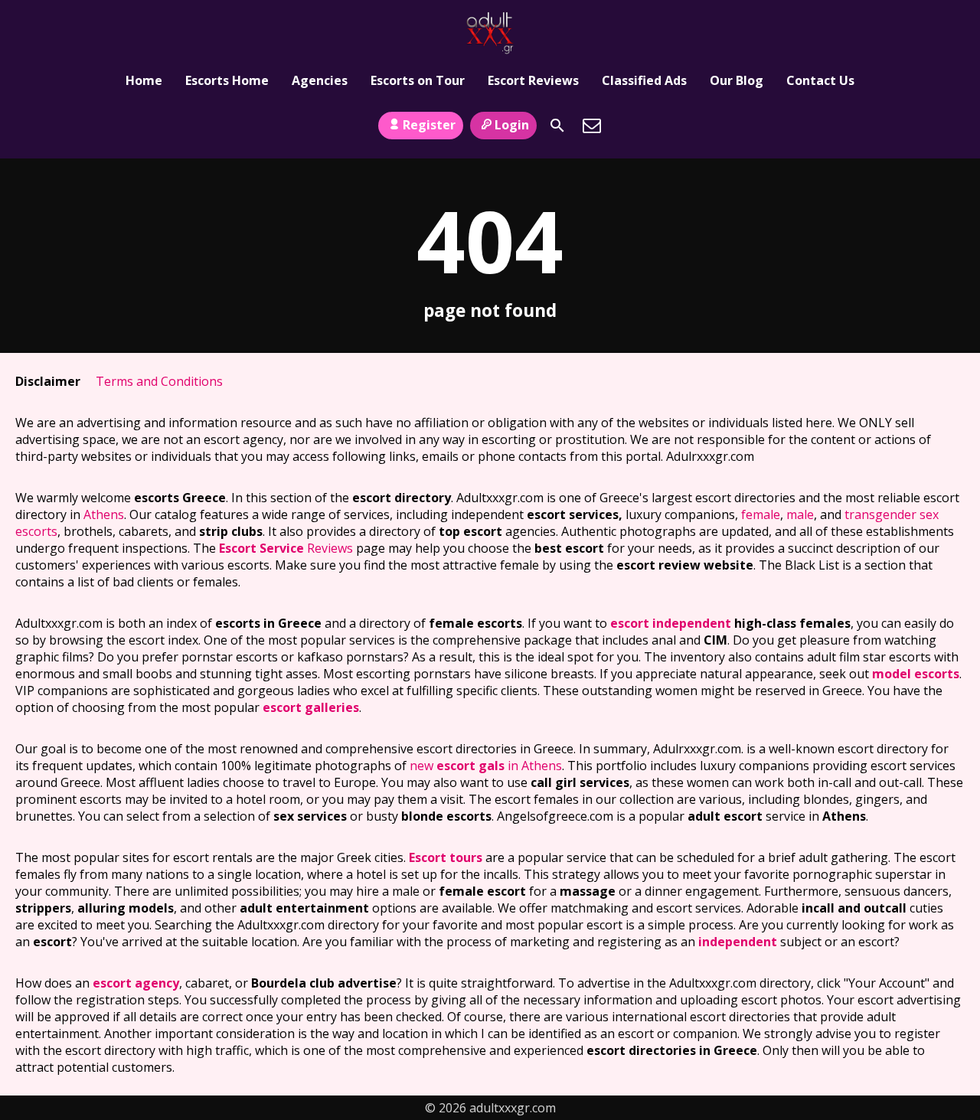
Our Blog (736, 80)
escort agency (136, 983)
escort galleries (311, 707)
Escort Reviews (533, 80)
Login (512, 124)
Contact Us (820, 80)
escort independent (670, 623)
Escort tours (445, 857)
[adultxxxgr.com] (490, 32)
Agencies (320, 80)
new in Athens (486, 765)
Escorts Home (227, 80)
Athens (103, 514)
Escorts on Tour (418, 80)
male (800, 514)
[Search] (557, 125)
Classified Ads (644, 80)
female (760, 514)
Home (144, 80)
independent (737, 941)
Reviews (286, 548)
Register (429, 124)
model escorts (915, 673)
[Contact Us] (592, 125)
